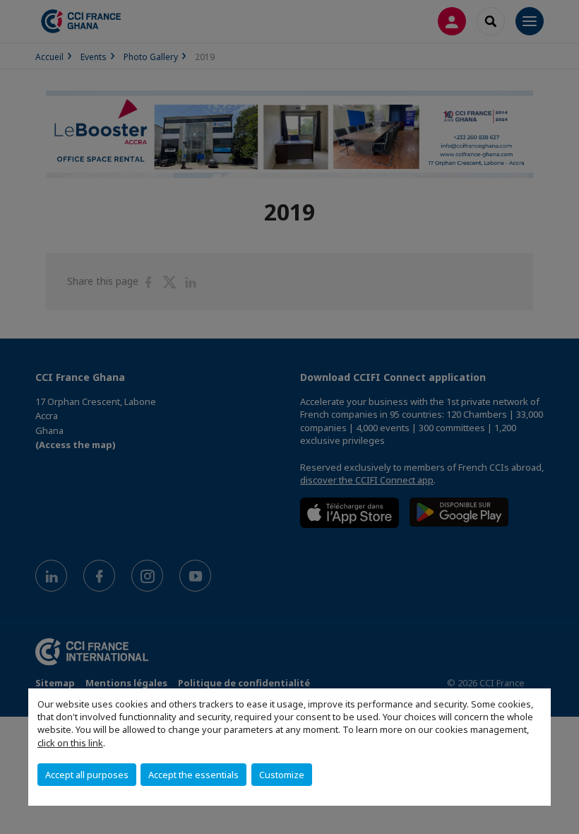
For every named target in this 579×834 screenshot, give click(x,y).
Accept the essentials (193, 774)
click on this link (70, 742)
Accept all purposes (87, 774)
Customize (281, 774)
